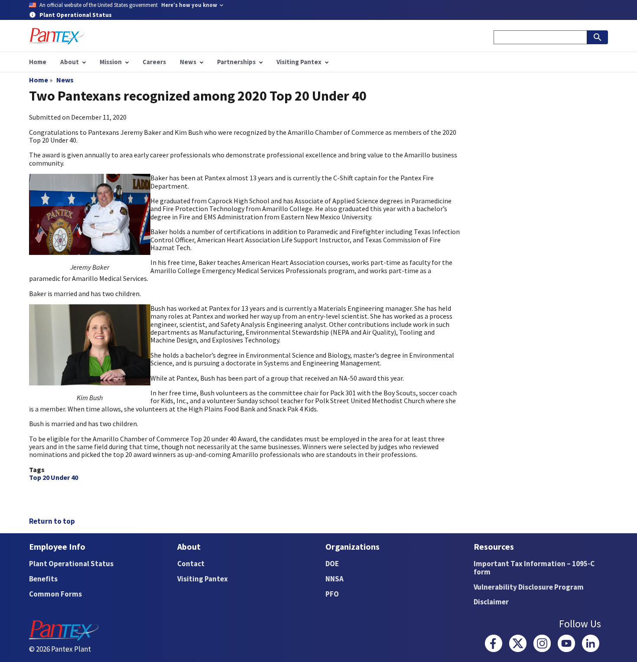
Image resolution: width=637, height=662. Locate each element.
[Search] (597, 37)
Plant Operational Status (71, 563)
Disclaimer (491, 602)
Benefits (43, 579)
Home (38, 79)
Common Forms (55, 594)
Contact (191, 563)
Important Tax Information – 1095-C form (534, 568)
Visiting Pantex (202, 579)
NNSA (334, 579)
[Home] (56, 36)
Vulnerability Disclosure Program (529, 587)
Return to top (52, 521)
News (65, 79)
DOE (332, 563)
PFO (332, 594)
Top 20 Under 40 (53, 477)
